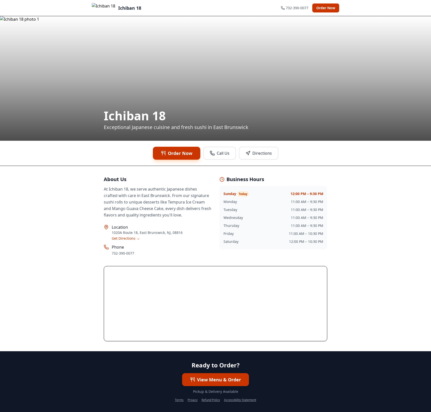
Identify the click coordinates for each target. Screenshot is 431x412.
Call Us (223, 153)
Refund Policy (211, 400)
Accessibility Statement (240, 400)
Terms (179, 400)
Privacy (193, 400)
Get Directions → (126, 238)
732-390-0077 (123, 253)
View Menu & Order (219, 380)
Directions (262, 153)
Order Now (325, 7)
